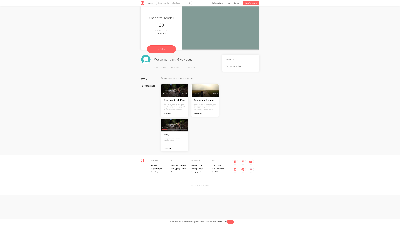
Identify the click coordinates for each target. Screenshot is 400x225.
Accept (230, 222)
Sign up (236, 3)
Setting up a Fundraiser (199, 172)
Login (229, 3)
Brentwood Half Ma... (174, 100)
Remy (166, 134)
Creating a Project (197, 169)
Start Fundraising (251, 3)
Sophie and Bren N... (204, 100)
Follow (162, 49)
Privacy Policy (222, 222)
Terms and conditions (178, 165)
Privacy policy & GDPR (178, 169)
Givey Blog (154, 172)
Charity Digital (216, 165)
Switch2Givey (216, 172)
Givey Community (218, 169)
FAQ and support (156, 169)
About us (154, 165)
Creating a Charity (197, 165)
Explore (150, 3)
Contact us (174, 172)
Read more (167, 114)
